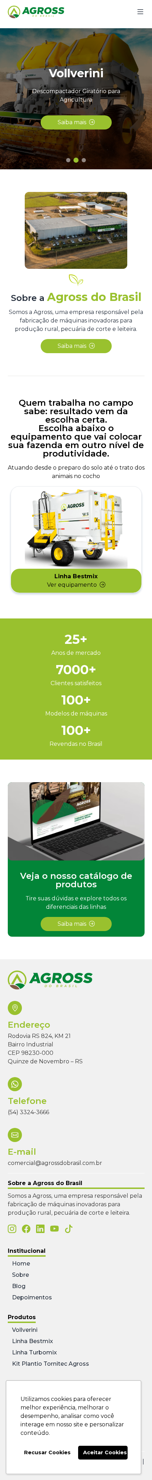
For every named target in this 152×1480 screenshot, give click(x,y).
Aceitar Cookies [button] (105, 1452)
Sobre (20, 1274)
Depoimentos (32, 1297)
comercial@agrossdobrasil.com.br (55, 1163)
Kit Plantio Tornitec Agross (50, 1363)
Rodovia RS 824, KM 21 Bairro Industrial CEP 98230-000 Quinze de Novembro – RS (45, 1049)
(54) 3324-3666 (28, 1112)
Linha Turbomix (34, 1352)
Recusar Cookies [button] (47, 1452)
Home (21, 1263)
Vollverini (24, 1330)
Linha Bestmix (32, 1341)
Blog (18, 1286)
